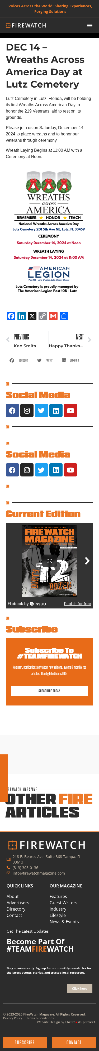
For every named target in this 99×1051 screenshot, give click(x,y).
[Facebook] (12, 410)
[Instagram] (27, 410)
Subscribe (32, 629)
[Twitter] (41, 410)
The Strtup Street (80, 1022)
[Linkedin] (56, 410)
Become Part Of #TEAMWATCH (40, 945)
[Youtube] (70, 410)
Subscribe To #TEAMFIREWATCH (49, 653)
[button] (89, 25)
